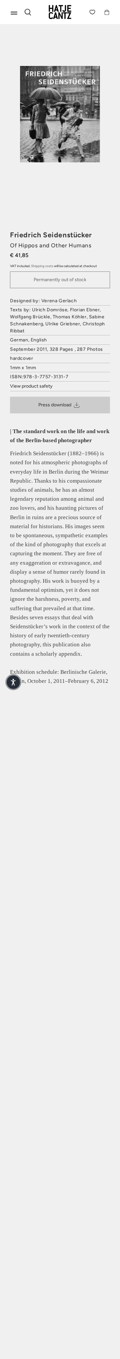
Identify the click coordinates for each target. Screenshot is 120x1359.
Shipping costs (42, 266)
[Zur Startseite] (60, 12)
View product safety (31, 386)
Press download (54, 405)
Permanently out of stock (60, 280)
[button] (13, 682)
